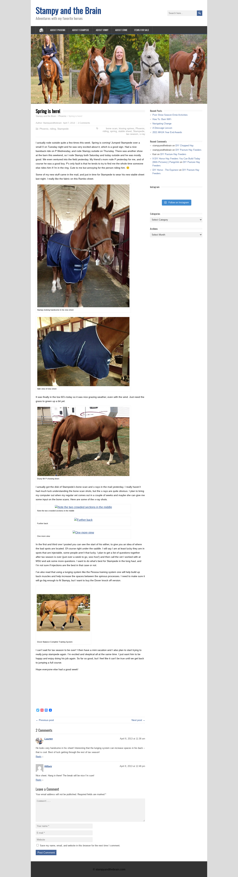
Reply (38, 756)
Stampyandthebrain (52, 123)
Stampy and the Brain (68, 10)
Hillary (48, 766)
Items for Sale (141, 30)
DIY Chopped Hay (184, 145)
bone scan (111, 128)
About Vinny (102, 30)
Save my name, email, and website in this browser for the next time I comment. (80, 845)
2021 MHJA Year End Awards (167, 132)
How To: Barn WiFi (161, 119)
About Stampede (80, 30)
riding (53, 128)
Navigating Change (161, 123)
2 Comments (84, 123)
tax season (132, 134)
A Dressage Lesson (162, 128)
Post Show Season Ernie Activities (170, 115)
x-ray (142, 134)
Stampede (63, 128)
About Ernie (121, 30)
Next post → (138, 720)
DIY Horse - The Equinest (165, 170)
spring (113, 131)
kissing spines (126, 128)
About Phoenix (57, 30)
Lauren (48, 738)
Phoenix (44, 128)
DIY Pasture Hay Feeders (188, 150)
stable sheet (125, 131)
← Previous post (45, 720)
